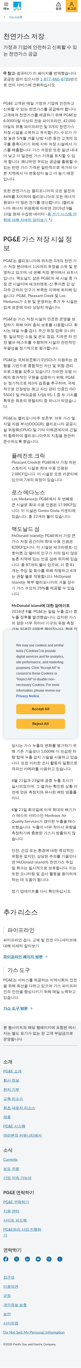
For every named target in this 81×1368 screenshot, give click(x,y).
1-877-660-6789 (55, 79)
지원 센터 (11, 1211)
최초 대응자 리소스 (19, 1107)
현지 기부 (11, 1089)
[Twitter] (17, 1259)
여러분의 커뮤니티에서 (22, 1135)
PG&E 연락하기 (16, 1202)
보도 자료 (11, 1168)
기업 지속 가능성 (17, 1177)
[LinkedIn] (27, 1259)
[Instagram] (49, 1259)
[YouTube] (38, 1259)
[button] (6, 6)
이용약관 (10, 1286)
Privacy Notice (27, 696)
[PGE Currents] (60, 1259)
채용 (7, 1117)
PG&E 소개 (12, 1071)
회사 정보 (11, 1080)
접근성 (9, 1277)
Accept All (40, 709)
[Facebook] (6, 1259)
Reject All (40, 723)
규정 (7, 1295)
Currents (10, 1159)
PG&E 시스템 (14, 1126)
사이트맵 (10, 1323)
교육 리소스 (13, 1098)
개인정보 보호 (15, 1304)
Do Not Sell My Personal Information (34, 1332)
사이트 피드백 (15, 1220)
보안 (7, 1314)
